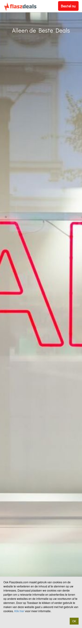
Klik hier (19, 611)
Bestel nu (68, 5)
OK (74, 621)
